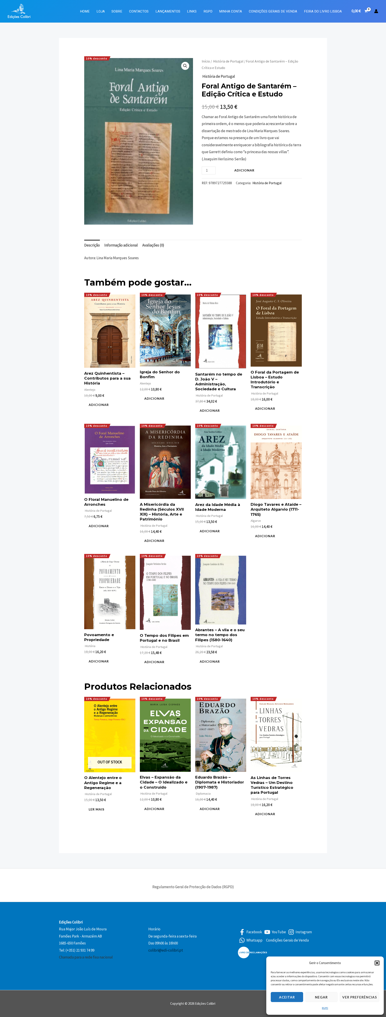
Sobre (116, 11)
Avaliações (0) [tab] (153, 245)
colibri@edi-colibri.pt (165, 950)
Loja (100, 11)
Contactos (139, 11)
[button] (377, 963)
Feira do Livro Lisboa (323, 11)
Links (192, 11)
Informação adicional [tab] (121, 245)
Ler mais (96, 809)
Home (85, 11)
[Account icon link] (376, 11)
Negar (321, 997)
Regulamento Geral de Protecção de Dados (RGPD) (193, 886)
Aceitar (287, 997)
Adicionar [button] (99, 405)
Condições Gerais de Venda (273, 11)
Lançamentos (167, 11)
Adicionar (244, 170)
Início (206, 61)
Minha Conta (230, 11)
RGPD (325, 1008)
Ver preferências (359, 997)
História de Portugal (227, 61)
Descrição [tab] (92, 245)
